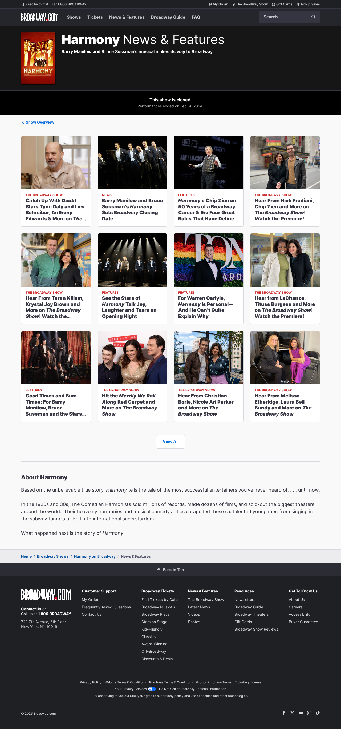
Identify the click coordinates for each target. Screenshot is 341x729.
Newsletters (244, 599)
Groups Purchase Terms (214, 682)
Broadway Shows (53, 556)
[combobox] (289, 17)
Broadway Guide (168, 17)
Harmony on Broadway (95, 556)
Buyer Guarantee (303, 621)
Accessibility (299, 614)
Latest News (199, 607)
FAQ (196, 17)
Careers (295, 607)
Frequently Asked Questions (106, 607)
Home (26, 556)
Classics (148, 636)
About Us (297, 599)
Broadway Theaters (251, 614)
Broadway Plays (155, 614)
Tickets (95, 17)
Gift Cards (284, 4)
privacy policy (173, 696)
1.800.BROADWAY (56, 4)
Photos (194, 621)
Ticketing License (248, 682)
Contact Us (31, 609)
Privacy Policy (91, 682)
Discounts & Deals (157, 658)
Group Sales (310, 4)
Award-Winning (154, 644)
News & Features (127, 17)
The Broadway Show (252, 4)
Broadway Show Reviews (256, 629)
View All (170, 441)
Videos (194, 614)
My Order (220, 4)
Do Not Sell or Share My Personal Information (192, 689)
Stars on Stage (154, 621)
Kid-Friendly (152, 629)
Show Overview (40, 122)
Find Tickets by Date (159, 599)
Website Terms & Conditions (125, 682)
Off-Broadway (153, 651)
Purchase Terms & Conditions (171, 682)
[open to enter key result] (313, 17)
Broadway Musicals (158, 607)
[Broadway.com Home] (39, 17)
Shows (74, 17)
